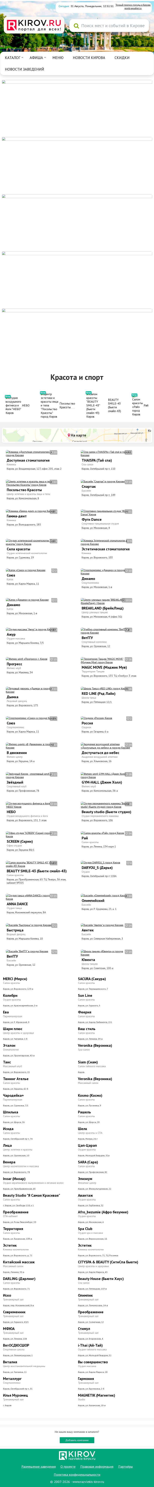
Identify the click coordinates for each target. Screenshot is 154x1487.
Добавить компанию (77, 1440)
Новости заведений (24, 69)
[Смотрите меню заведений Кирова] (77, 336)
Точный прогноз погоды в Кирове (133, 5)
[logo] (34, 25)
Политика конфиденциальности (77, 1474)
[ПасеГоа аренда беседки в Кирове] (77, 279)
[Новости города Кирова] (77, 222)
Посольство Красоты (67, 405)
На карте (78, 435)
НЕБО (25, 405)
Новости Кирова (89, 57)
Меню (57, 57)
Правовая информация (96, 1466)
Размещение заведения (38, 1466)
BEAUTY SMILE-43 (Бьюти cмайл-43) (114, 405)
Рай (146, 405)
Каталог (12, 57)
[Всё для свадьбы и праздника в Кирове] (77, 108)
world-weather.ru (133, 8)
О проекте (67, 1466)
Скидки (122, 57)
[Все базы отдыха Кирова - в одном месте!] (77, 165)
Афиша (36, 57)
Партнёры (125, 1466)
